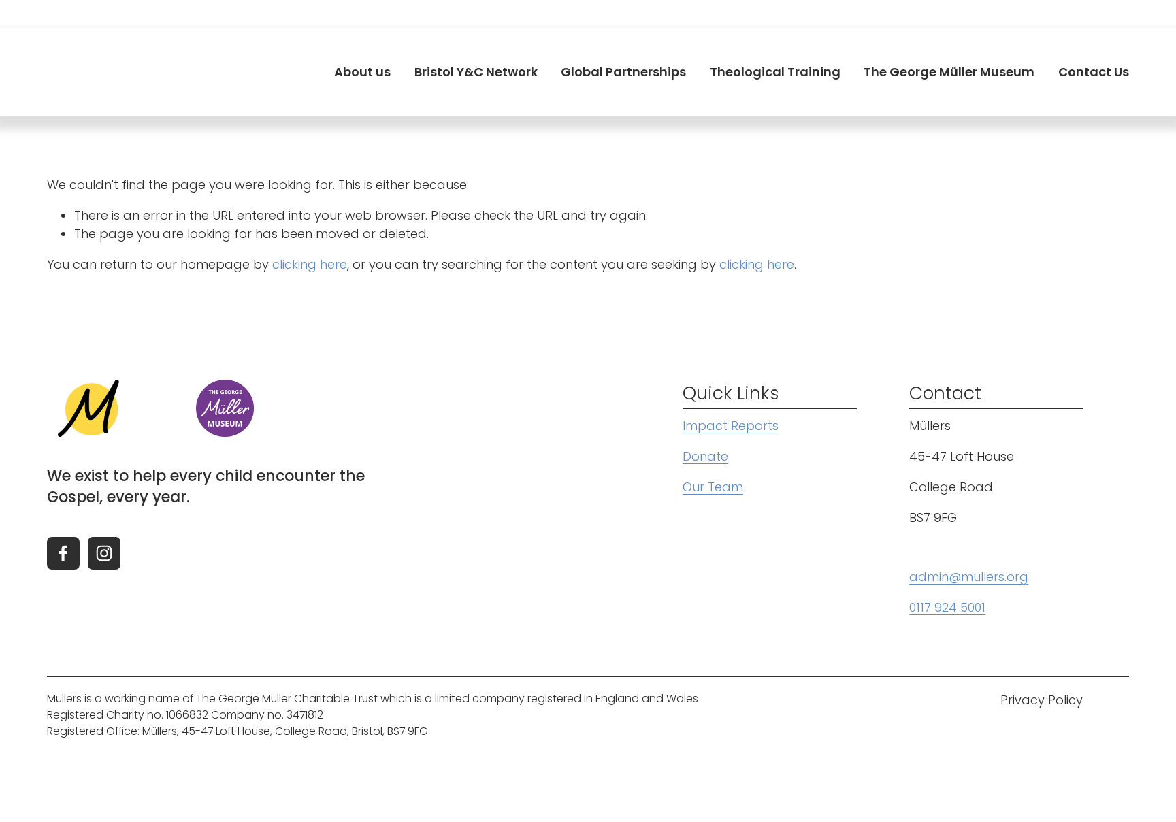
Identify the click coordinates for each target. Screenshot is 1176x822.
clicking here (309, 264)
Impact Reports (731, 425)
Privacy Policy (1041, 699)
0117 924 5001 (947, 607)
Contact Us (1093, 71)
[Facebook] (63, 553)
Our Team (713, 486)
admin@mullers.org (968, 576)
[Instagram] (104, 553)
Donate (705, 456)
